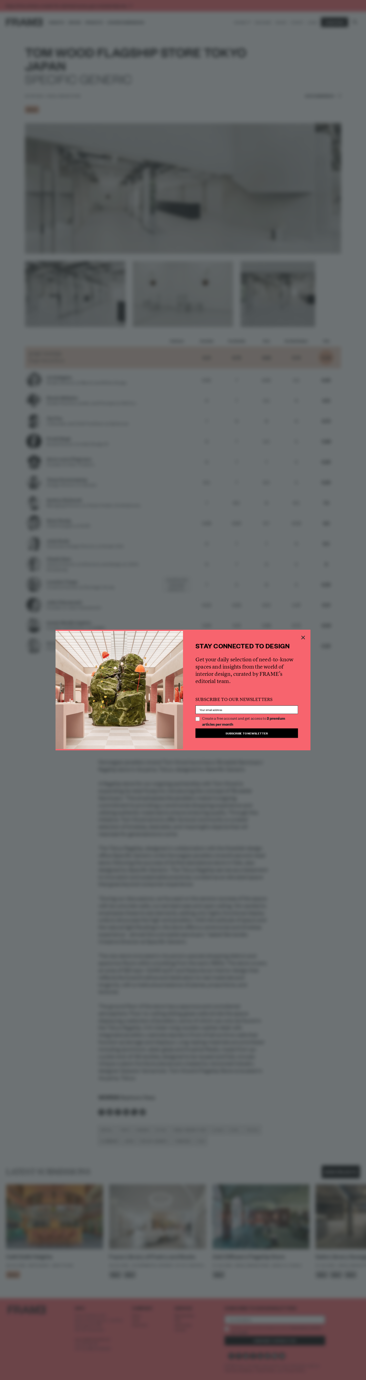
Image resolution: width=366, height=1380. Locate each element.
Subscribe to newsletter (247, 733)
